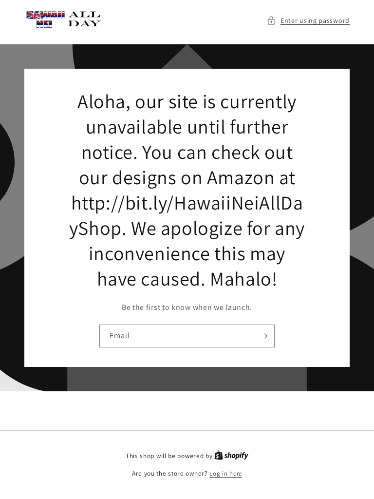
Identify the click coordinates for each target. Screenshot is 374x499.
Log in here (225, 473)
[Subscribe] (263, 336)
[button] (308, 21)
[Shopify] (231, 456)
